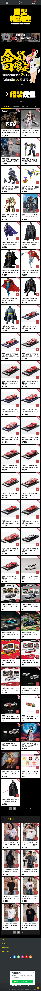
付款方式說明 (5, 947)
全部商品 (4, 944)
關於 (2, 940)
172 (26, 808)
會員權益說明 (5, 951)
